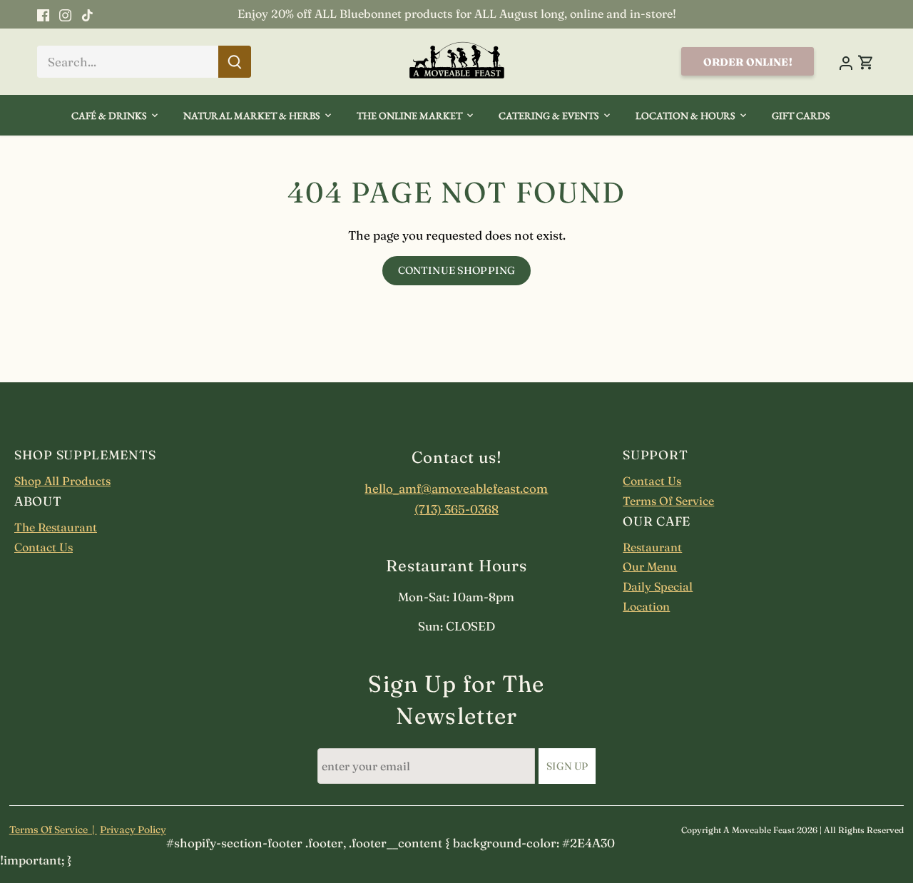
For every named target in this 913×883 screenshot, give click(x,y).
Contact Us (43, 547)
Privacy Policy (133, 829)
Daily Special (658, 586)
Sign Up (567, 766)
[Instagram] (65, 14)
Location (646, 606)
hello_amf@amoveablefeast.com (456, 488)
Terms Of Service (668, 501)
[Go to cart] (865, 61)
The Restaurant (55, 527)
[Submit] (234, 62)
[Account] (845, 61)
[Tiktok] (87, 14)
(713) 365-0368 (456, 508)
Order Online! (747, 62)
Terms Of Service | (53, 829)
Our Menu (650, 566)
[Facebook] (43, 14)
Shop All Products (62, 481)
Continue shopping (456, 270)
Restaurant (652, 547)
